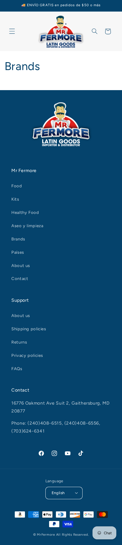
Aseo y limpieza (27, 225)
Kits (15, 199)
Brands (18, 239)
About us (20, 265)
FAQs (16, 368)
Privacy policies (27, 355)
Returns (19, 342)
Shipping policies (28, 328)
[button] (11, 31)
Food (16, 185)
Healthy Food (25, 212)
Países (17, 252)
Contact (19, 278)
